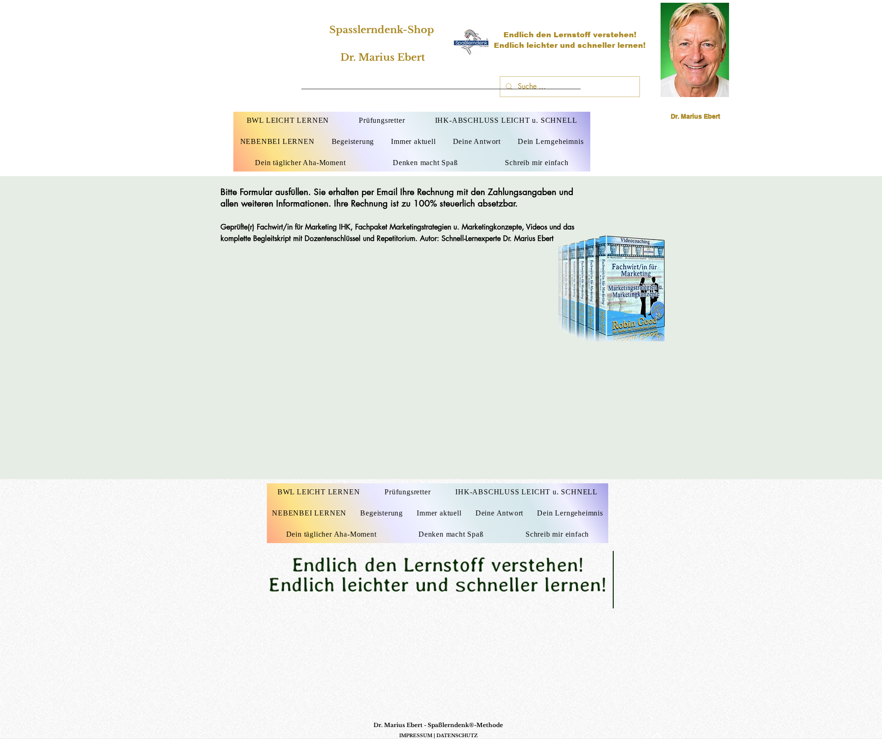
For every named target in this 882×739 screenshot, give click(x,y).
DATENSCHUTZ (457, 736)
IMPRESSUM (415, 736)
